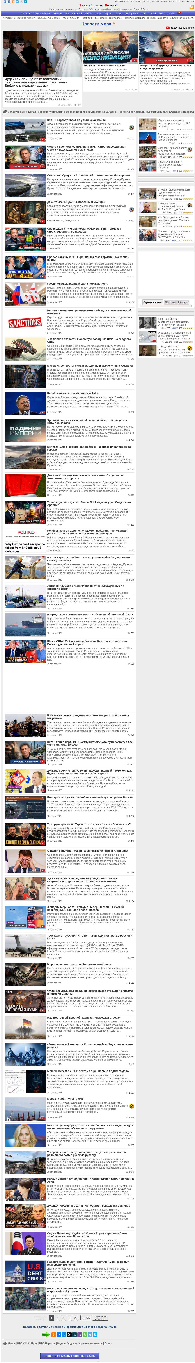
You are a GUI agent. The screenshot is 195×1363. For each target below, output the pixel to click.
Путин (98, 13)
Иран (34, 1343)
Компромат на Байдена (101, 112)
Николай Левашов (156, 18)
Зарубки (155, 1)
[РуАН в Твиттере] (17, 2)
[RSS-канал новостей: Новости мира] (113, 23)
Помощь (171, 13)
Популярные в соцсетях (181, 18)
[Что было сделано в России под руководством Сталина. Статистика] (148, 226)
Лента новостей (73, 13)
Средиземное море (91, 1343)
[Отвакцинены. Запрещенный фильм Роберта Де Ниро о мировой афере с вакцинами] (148, 342)
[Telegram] (90, 1334)
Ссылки (146, 1)
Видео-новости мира (182, 27)
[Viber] (79, 1334)
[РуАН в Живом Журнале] (21, 2)
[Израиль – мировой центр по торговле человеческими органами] (148, 157)
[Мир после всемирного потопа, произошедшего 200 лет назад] (148, 129)
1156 (86, 1318)
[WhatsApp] (85, 1334)
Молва (164, 1)
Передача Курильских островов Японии (61, 112)
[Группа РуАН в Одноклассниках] (13, 2)
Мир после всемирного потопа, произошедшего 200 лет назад (174, 123)
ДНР (127, 13)
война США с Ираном (48, 18)
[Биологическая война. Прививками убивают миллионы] (148, 171)
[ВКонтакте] (59, 1334)
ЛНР (135, 13)
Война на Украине (25, 18)
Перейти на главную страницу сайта (69, 1355)
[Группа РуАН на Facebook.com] (9, 2)
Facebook (183, 302)
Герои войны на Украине (94, 18)
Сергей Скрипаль (157, 112)
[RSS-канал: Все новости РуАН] (191, 7)
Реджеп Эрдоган (67, 1343)
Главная (25, 13)
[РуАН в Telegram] (25, 2)
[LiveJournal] (74, 1334)
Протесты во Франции (131, 112)
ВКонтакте (170, 302)
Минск (11, 1343)
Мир (161, 13)
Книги (171, 1)
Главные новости (42, 13)
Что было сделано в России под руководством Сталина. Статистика (173, 220)
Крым (119, 13)
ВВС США (23, 1343)
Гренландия (115, 18)
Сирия (153, 13)
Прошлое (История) (134, 18)
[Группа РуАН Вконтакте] (5, 2)
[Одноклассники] (53, 1334)
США (144, 13)
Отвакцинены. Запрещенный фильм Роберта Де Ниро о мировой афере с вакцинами (174, 335)
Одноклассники (152, 302)
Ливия (108, 1343)
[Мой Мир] (64, 1334)
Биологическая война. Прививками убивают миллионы (170, 165)
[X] (69, 1334)
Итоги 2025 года (70, 18)
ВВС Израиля (47, 1343)
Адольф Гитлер (180, 112)
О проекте (180, 1)
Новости (57, 13)
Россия (88, 13)
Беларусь (14, 112)
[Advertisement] (69, 689)
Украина (109, 13)
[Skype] (95, 1334)
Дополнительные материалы (128, 1)
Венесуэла (28, 112)
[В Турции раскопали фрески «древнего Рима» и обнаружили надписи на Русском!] (148, 198)
